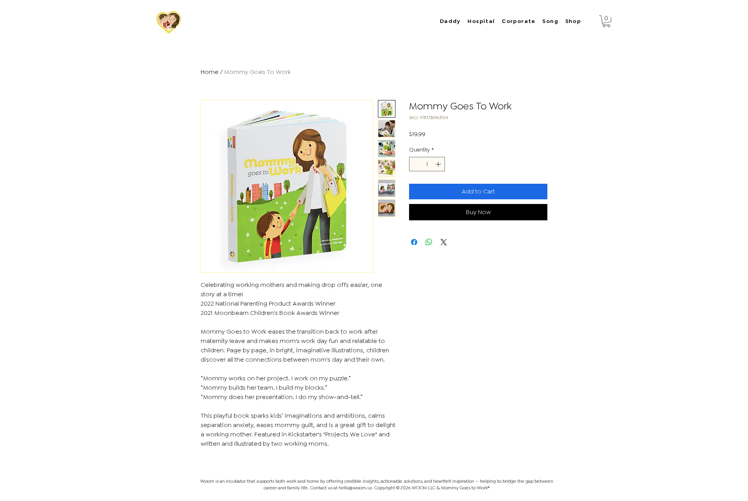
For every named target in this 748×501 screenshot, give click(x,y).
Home (210, 72)
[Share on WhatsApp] (429, 242)
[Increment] (439, 164)
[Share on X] (443, 242)
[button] (606, 21)
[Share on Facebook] (414, 242)
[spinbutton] (427, 164)
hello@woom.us (355, 488)
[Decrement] (415, 164)
